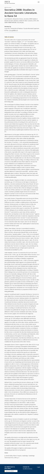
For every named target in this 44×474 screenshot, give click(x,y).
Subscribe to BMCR (10, 471)
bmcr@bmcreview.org (27, 468)
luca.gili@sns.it (13, 30)
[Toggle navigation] (37, 2)
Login (38, 467)
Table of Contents (9, 37)
